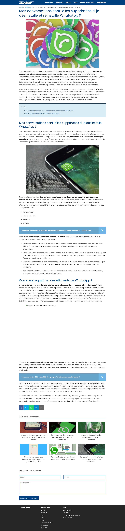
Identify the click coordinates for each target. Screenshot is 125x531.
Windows (49, 2)
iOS (42, 515)
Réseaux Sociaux (87, 2)
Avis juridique (67, 510)
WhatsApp (101, 2)
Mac (75, 2)
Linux (68, 2)
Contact (65, 513)
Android (59, 2)
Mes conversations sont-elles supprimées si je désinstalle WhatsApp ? (49, 111)
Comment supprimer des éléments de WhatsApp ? (42, 113)
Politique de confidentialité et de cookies (71, 516)
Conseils (44, 513)
